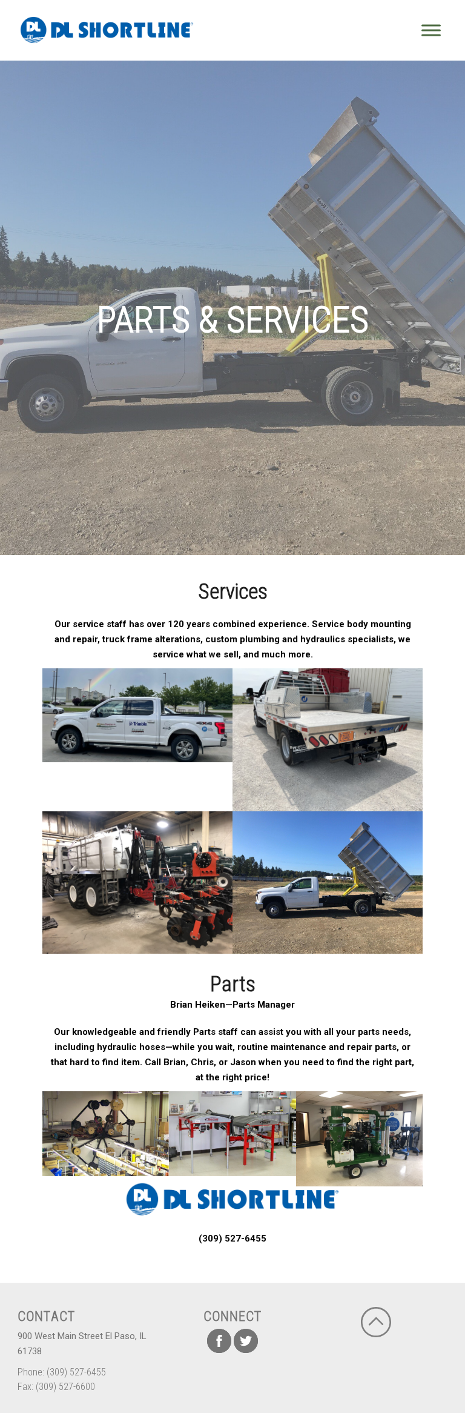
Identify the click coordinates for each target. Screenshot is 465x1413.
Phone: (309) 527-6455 (62, 1372)
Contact (46, 1316)
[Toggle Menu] (431, 30)
